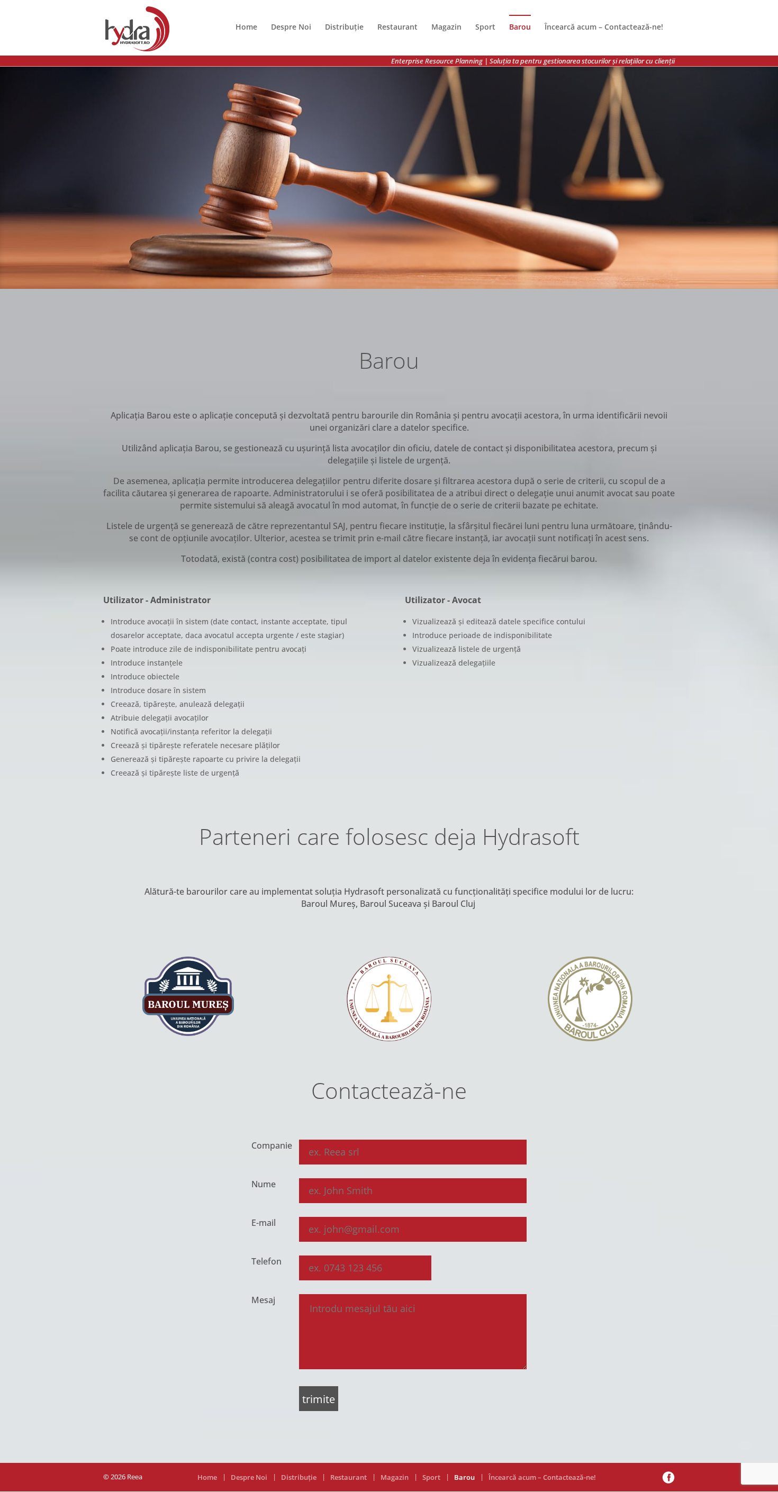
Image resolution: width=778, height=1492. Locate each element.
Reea (134, 1476)
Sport (485, 27)
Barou (520, 27)
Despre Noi (291, 27)
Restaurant (397, 27)
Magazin (446, 27)
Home (246, 27)
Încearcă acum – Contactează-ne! (604, 27)
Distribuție (344, 27)
